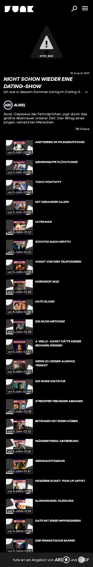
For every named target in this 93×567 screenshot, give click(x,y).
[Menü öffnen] (84, 8)
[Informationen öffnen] (86, 92)
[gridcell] (46, 147)
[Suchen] (74, 9)
